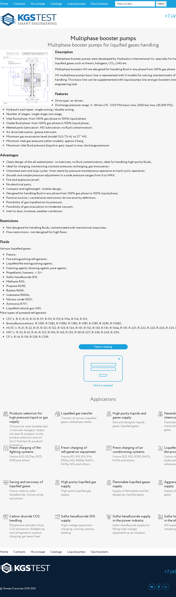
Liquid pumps (76, 4)
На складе (38, 4)
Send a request (103, 385)
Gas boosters (99, 4)
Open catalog (103, 347)
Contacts (19, 4)
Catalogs (56, 4)
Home (4, 4)
